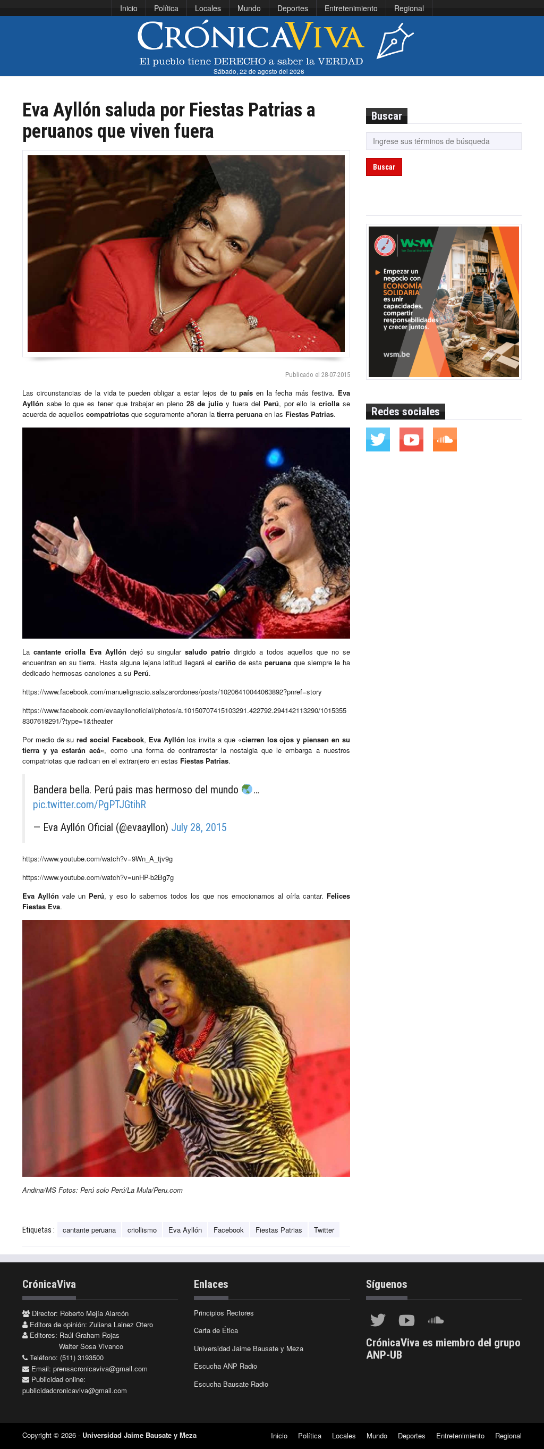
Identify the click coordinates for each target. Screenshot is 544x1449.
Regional (409, 8)
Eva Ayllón (185, 1230)
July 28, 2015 (199, 827)
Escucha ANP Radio (225, 1366)
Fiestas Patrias (279, 1230)
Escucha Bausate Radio (231, 1384)
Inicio (129, 8)
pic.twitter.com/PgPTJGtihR (89, 804)
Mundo (249, 8)
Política (166, 8)
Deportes (292, 8)
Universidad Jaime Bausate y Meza (248, 1348)
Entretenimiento (351, 8)
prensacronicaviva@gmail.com (100, 1368)
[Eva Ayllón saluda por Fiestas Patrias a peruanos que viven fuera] (186, 253)
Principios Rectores (224, 1313)
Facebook (229, 1230)
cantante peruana (89, 1230)
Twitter (324, 1230)
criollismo (142, 1230)
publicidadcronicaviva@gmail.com (74, 1390)
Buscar (384, 167)
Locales (208, 8)
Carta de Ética (216, 1330)
